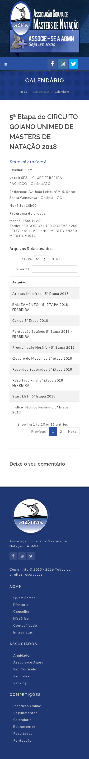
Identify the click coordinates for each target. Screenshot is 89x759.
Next (72, 431)
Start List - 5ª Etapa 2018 (34, 396)
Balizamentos (24, 726)
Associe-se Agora (28, 662)
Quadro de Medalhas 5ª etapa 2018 (42, 358)
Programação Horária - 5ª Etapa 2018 (43, 347)
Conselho (21, 611)
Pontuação (22, 740)
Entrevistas (23, 632)
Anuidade (21, 655)
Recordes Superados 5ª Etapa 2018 (42, 369)
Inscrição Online (27, 706)
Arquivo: (20, 282)
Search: (23, 269)
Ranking (20, 683)
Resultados (23, 733)
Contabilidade (25, 625)
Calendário (62, 91)
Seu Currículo (24, 669)
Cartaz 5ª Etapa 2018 (30, 320)
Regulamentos (25, 713)
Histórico (21, 618)
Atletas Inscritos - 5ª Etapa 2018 (40, 294)
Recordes (21, 676)
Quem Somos (24, 598)
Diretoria (20, 605)
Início (23, 91)
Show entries (43, 259)
